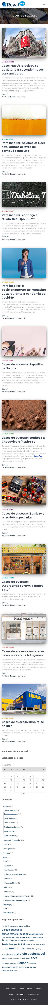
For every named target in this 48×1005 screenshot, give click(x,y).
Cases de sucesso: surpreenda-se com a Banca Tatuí (22, 585)
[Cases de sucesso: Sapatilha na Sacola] (24, 341)
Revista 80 (26, 959)
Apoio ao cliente (8, 62)
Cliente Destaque (9, 836)
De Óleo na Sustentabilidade (13, 874)
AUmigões (7, 865)
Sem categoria (8, 913)
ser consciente (7, 963)
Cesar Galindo (9, 818)
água (27, 967)
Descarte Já (7, 878)
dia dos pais (30, 940)
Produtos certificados (12, 827)
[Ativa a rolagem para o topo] (43, 1000)
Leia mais (5, 236)
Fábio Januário (9, 823)
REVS (5, 857)
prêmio (4, 958)
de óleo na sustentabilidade (34, 937)
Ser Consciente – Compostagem (15, 900)
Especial (6, 806)
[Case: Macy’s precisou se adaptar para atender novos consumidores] (24, 43)
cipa (3, 937)
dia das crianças (9, 940)
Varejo (15, 967)
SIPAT (5, 908)
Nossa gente (7, 849)
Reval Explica (9, 831)
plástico (13, 954)
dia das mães (22, 940)
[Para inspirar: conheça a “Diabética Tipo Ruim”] (24, 194)
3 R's (5, 861)
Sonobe (22, 963)
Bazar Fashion (8, 870)
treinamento (7, 967)
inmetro (42, 944)
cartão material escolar (15, 933)
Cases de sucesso (11, 814)
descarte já (20, 937)
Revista (6, 844)
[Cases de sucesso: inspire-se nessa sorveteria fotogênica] (24, 628)
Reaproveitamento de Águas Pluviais (16, 896)
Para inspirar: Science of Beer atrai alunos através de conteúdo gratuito (23, 146)
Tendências (32, 963)
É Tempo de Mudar (10, 883)
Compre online (33, 994)
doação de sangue (9, 944)
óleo (15, 970)
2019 (7, 926)
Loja (7, 949)
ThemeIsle (33, 1000)
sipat (15, 963)
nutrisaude (29, 949)
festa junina (36, 944)
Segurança (7, 905)
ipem (3, 949)
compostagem (10, 937)
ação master (14, 926)
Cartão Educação (12, 929)
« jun (23, 793)
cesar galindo (36, 934)
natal (23, 949)
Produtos (6, 853)
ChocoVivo (38, 456)
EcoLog (6, 887)
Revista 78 (17, 958)
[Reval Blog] (14, 4)
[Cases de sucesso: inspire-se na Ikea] (24, 699)
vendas (21, 967)
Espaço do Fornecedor (11, 840)
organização (38, 949)
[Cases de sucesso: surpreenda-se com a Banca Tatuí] (24, 559)
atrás (21, 97)
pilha (7, 954)
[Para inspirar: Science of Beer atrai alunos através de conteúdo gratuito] (24, 120)
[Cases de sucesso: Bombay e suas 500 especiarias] (24, 491)
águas (33, 967)
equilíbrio (29, 944)
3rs (3, 926)
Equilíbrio (7, 892)
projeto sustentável (30, 954)
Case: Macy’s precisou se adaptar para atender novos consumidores (23, 69)
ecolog (21, 944)
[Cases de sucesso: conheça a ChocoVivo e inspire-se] (24, 415)
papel (3, 954)
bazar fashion (24, 926)
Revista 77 (11, 958)
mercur (14, 948)
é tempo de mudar (7, 970)
